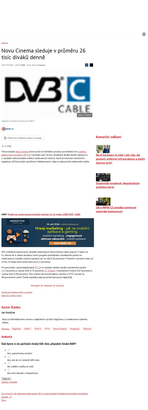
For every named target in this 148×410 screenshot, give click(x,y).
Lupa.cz (4, 42)
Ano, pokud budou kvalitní (19, 353)
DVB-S (38, 328)
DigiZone (16, 328)
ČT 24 (38, 267)
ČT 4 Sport (50, 270)
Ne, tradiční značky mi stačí (20, 366)
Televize (87, 328)
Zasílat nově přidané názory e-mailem (16, 292)
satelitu (82, 151)
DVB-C (27, 328)
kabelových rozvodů (11, 154)
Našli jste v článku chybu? (11, 295)
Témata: (5, 328)
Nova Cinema (21, 151)
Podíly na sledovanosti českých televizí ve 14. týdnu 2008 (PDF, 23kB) (44, 214)
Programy (74, 328)
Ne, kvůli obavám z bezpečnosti (22, 373)
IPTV (25, 154)
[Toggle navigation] (144, 34)
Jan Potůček (7, 65)
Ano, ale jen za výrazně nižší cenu (23, 359)
